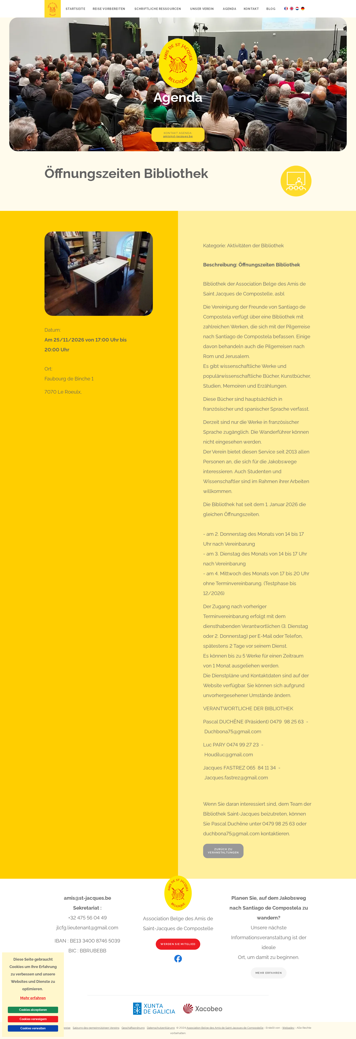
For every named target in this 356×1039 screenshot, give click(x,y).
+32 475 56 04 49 (87, 918)
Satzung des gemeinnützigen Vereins (96, 1027)
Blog (270, 8)
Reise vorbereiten (109, 8)
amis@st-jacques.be (87, 898)
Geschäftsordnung (133, 1027)
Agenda (229, 8)
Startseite (75, 8)
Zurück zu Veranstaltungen (223, 851)
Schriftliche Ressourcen (158, 8)
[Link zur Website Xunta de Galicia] (158, 1009)
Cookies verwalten (33, 1028)
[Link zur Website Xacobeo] (203, 1009)
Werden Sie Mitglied (177, 944)
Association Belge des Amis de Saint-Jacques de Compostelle (224, 1027)
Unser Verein (202, 8)
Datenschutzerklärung (161, 1027)
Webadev (288, 1027)
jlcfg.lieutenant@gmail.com (87, 928)
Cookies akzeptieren (33, 1009)
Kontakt (251, 8)
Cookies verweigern (33, 1019)
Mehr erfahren (268, 972)
